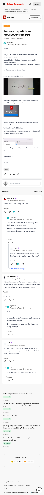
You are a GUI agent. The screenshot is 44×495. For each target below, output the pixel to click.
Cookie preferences (9, 489)
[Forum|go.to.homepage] (15, 4)
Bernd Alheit (10, 198)
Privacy (28, 485)
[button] (4, 5)
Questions (33, 9)
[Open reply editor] (22, 183)
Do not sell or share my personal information (16, 492)
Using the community (10, 485)
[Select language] (30, 4)
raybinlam (10, 42)
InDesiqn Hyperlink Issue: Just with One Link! (17, 394)
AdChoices (34, 492)
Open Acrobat (35, 17)
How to (6, 169)
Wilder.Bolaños (11, 276)
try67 (15, 248)
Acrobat (25, 9)
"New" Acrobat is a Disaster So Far (14, 416)
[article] (22, 205)
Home (6, 9)
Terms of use (21, 485)
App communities (15, 9)
